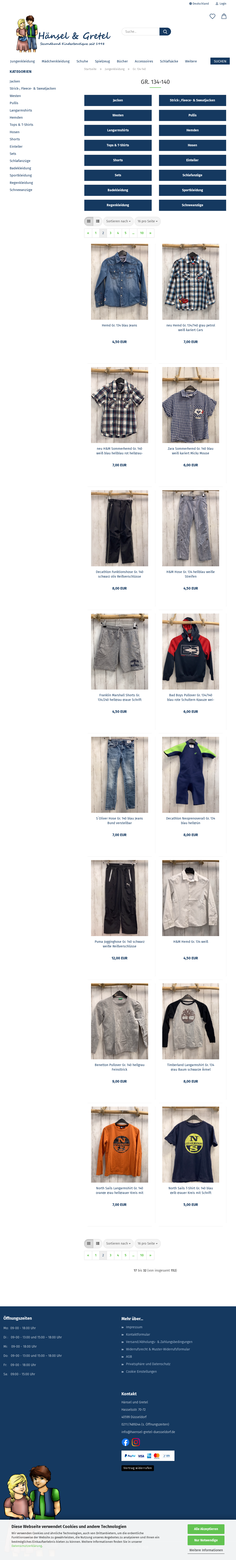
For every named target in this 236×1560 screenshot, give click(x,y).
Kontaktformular (138, 1335)
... (133, 233)
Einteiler (16, 146)
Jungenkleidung (22, 61)
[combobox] (118, 221)
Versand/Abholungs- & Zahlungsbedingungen (159, 1342)
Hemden (16, 117)
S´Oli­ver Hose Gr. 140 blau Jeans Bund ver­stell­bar (119, 820)
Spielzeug (102, 61)
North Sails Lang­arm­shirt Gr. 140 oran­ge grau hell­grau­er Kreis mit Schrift (119, 1190)
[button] (224, 17)
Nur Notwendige (206, 1540)
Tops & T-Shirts (21, 125)
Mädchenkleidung (56, 61)
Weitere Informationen (206, 1550)
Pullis (14, 103)
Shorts (15, 139)
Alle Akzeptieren (206, 1529)
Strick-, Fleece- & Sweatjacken (33, 88)
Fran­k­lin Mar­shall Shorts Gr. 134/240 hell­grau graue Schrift (120, 697)
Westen (15, 96)
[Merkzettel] (212, 17)
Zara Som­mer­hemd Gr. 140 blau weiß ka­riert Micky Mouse (190, 451)
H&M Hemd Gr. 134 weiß (190, 942)
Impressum (134, 1327)
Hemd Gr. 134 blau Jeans (119, 325)
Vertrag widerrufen (138, 1468)
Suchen (220, 61)
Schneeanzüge (21, 190)
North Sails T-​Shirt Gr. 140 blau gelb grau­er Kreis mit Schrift (190, 1190)
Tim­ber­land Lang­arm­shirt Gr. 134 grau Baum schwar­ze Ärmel (190, 1067)
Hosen (15, 132)
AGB (129, 1357)
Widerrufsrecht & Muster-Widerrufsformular (158, 1349)
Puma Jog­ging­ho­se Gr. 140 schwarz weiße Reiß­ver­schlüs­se (120, 944)
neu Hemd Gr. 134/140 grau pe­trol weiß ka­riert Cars (190, 327)
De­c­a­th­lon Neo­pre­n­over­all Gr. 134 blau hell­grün (190, 820)
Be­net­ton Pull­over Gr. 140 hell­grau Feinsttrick (120, 1067)
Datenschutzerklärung (27, 1546)
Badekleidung (20, 168)
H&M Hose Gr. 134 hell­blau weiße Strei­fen (190, 574)
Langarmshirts (21, 110)
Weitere (191, 61)
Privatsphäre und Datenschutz (148, 1364)
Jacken (15, 81)
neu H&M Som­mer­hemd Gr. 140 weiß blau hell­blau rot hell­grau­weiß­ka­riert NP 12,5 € (119, 451)
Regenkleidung (21, 183)
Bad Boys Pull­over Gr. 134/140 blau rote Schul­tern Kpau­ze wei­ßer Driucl (190, 697)
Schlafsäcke (169, 61)
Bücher (122, 61)
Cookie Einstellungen (141, 1372)
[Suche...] (165, 31)
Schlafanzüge (20, 161)
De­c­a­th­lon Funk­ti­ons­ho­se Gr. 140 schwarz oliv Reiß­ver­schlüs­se (119, 574)
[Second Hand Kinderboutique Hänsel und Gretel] (62, 32)
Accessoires (144, 61)
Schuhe (82, 61)
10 (142, 233)
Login (222, 3)
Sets (13, 154)
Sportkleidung (21, 175)
